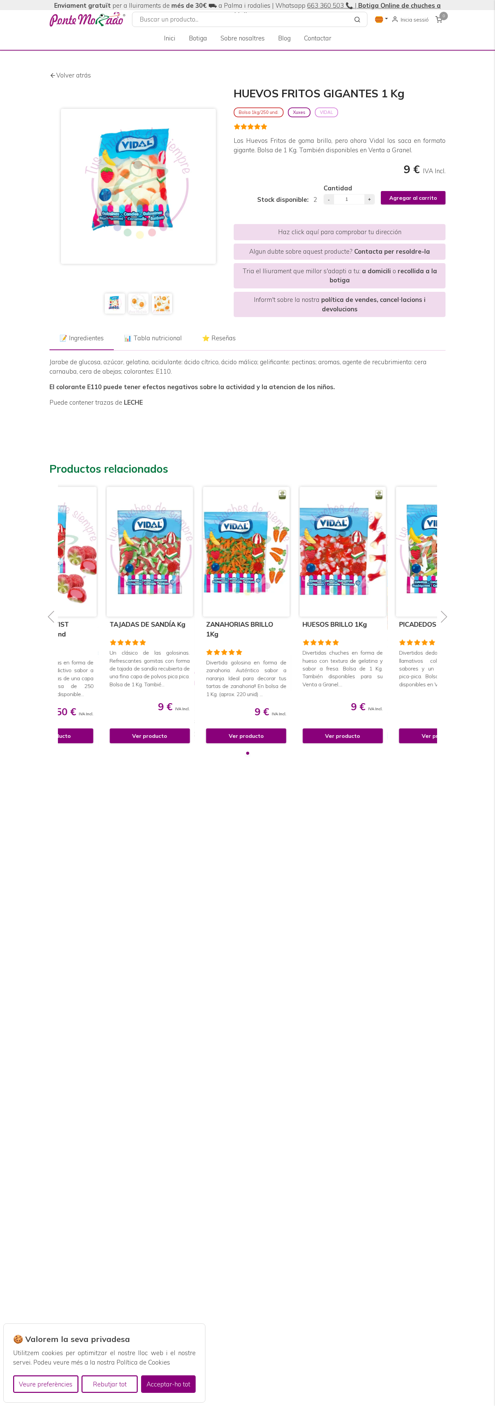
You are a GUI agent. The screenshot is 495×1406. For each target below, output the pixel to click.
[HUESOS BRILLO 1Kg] (296, 552)
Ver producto (102, 735)
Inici (169, 38)
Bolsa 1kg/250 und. (258, 112)
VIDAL (326, 112)
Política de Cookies (143, 1362)
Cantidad (338, 188)
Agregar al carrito (413, 197)
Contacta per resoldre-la (392, 251)
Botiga (198, 38)
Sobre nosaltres (243, 38)
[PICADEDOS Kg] (392, 552)
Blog (284, 38)
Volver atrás (73, 75)
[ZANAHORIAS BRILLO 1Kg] (199, 552)
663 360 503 (325, 5)
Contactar (317, 38)
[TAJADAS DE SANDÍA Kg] (103, 552)
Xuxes (299, 112)
